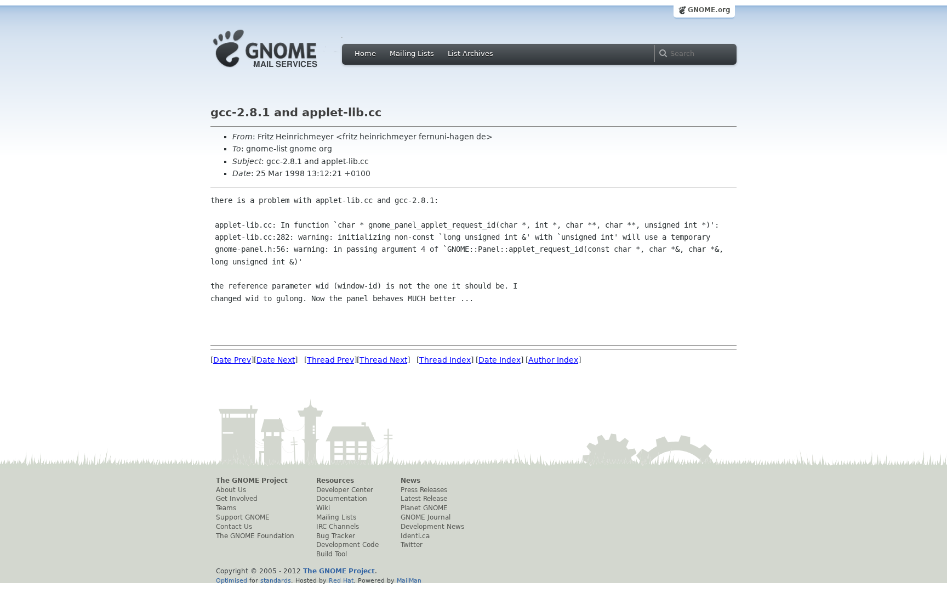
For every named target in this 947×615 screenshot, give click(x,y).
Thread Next (383, 360)
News (410, 480)
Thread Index (445, 360)
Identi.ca (415, 536)
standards (275, 580)
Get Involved (237, 499)
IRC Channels (337, 527)
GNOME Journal (425, 517)
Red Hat (341, 580)
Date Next (275, 360)
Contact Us (234, 527)
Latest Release (424, 499)
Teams (226, 508)
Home (365, 53)
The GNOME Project (252, 480)
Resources (335, 480)
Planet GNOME (424, 508)
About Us (231, 490)
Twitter (412, 545)
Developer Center (344, 490)
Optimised (231, 580)
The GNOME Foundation (255, 536)
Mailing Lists (412, 53)
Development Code (347, 545)
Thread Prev (330, 360)
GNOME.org (709, 10)
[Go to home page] (281, 70)
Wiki (323, 508)
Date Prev (232, 360)
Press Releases (424, 490)
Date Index (499, 360)
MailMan (409, 580)
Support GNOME (243, 517)
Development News (432, 527)
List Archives (470, 53)
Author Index (553, 360)
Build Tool (331, 554)
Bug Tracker (335, 536)
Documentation (341, 499)
